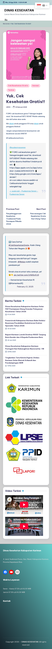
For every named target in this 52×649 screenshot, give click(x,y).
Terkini (11, 90)
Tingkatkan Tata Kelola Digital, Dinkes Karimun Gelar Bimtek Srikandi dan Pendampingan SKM (22, 360)
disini (11, 124)
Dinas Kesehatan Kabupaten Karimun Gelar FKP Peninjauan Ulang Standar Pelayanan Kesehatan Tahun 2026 (24, 309)
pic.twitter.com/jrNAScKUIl (26, 275)
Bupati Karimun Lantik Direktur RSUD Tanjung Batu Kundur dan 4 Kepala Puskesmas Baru (25, 335)
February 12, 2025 (25, 286)
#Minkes (21, 262)
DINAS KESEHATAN (19, 10)
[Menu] (6, 20)
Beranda (6, 24)
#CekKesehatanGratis (19, 245)
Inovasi (35, 86)
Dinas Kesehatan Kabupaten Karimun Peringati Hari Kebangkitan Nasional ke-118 (24, 347)
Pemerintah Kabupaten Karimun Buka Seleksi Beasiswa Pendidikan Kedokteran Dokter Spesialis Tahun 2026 (25, 323)
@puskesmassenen (18, 147)
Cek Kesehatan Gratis (18, 86)
